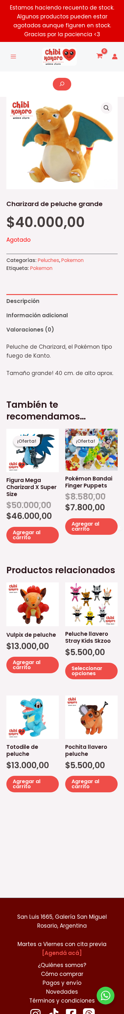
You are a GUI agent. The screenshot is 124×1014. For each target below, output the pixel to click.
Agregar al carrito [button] (26, 535)
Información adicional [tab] (37, 315)
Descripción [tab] (22, 301)
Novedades (62, 992)
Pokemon (72, 260)
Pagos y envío (62, 983)
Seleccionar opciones (87, 671)
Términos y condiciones (62, 1000)
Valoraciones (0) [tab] (30, 329)
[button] (106, 108)
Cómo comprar (62, 974)
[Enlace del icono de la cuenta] (115, 56)
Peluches (48, 260)
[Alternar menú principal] (13, 57)
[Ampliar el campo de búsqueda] (62, 84)
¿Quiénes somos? (62, 965)
